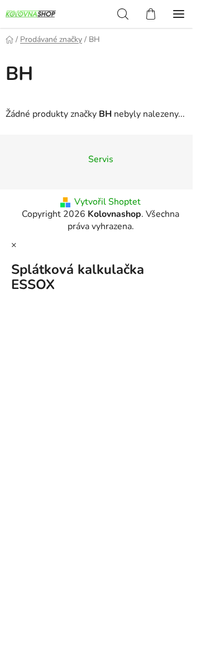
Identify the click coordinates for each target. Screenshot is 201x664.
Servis (100, 159)
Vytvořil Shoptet (107, 202)
